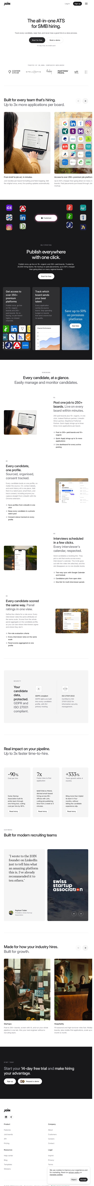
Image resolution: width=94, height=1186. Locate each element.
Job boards (8, 1134)
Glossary (7, 1169)
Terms (50, 1164)
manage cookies (56, 1175)
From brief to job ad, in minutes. (18, 177)
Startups (8, 1024)
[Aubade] (88, 72)
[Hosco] (27, 337)
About (50, 1130)
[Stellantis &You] (18, 72)
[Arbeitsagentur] (12, 345)
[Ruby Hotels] (34, 72)
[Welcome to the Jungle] (29, 345)
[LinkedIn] (8, 328)
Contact (51, 1143)
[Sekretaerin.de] (18, 337)
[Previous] (78, 101)
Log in (67, 4)
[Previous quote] (74, 913)
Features (7, 1130)
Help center (8, 1156)
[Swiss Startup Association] (74, 72)
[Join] (7, 3)
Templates (8, 1164)
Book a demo (55, 40)
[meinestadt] (25, 328)
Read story (13, 811)
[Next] (85, 101)
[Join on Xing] (11, 1117)
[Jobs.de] (4, 345)
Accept (83, 1180)
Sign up (77, 4)
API (5, 1139)
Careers (51, 1139)
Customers (52, 1134)
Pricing (6, 1143)
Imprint (50, 1156)
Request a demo (32, 1081)
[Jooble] (20, 345)
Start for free (37, 40)
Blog (5, 1160)
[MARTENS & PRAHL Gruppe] (48, 72)
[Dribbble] (10, 337)
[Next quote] (80, 913)
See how (75, 326)
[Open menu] (86, 4)
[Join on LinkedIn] (6, 1117)
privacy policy (74, 1172)
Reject (73, 1180)
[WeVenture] (61, 71)
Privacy (51, 1160)
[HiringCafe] (17, 328)
